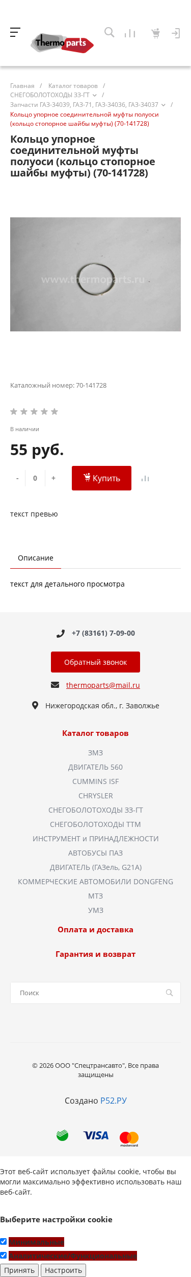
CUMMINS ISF (95, 781)
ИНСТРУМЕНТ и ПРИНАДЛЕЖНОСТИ (96, 838)
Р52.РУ (113, 1100)
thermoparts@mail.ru (103, 685)
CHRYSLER (95, 795)
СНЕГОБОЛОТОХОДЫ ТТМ (95, 824)
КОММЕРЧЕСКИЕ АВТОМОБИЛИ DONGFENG (95, 881)
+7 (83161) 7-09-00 (103, 633)
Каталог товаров (95, 733)
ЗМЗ (95, 752)
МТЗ (95, 896)
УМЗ (95, 910)
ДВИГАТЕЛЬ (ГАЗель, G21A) (96, 867)
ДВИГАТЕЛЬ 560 (95, 767)
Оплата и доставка (95, 929)
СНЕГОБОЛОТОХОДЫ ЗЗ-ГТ (95, 810)
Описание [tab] (35, 558)
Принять (19, 1270)
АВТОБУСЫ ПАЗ (95, 853)
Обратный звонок (95, 662)
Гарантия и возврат (95, 954)
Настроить (63, 1270)
